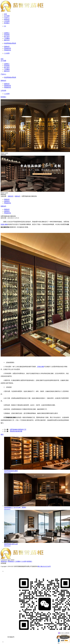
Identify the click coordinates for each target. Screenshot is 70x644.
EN (5, 26)
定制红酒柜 (40, 366)
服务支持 (7, 40)
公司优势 (7, 21)
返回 (2, 434)
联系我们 (7, 23)
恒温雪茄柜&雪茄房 (10, 43)
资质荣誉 (7, 34)
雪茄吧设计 (4, 561)
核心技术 (7, 36)
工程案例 (7, 38)
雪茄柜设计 (11, 561)
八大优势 (7, 53)
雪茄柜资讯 (7, 48)
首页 (5, 14)
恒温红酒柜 (4, 224)
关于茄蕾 (7, 16)
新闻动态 (7, 19)
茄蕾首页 (10, 196)
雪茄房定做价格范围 (16, 431)
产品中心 (7, 17)
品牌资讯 (7, 201)
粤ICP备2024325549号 (44, 566)
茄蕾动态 (7, 46)
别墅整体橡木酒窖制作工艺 (18, 429)
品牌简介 (7, 33)
